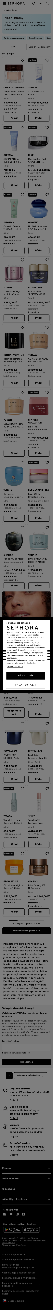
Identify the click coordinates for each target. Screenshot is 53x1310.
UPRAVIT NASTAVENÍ (25, 685)
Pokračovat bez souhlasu (17, 623)
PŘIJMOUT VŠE (25, 675)
